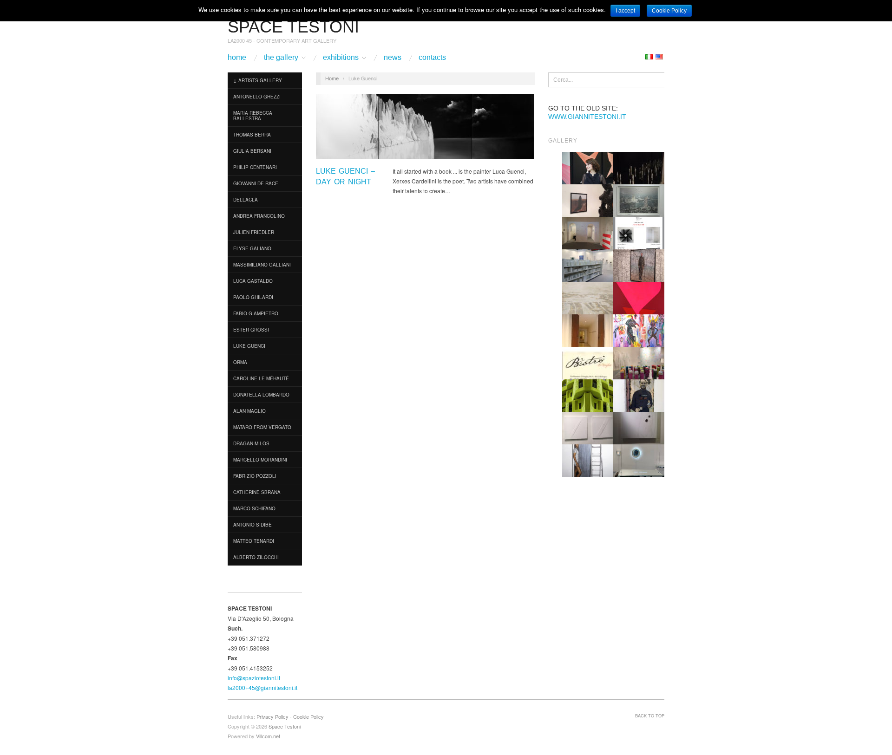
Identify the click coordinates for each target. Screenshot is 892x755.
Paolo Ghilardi (253, 297)
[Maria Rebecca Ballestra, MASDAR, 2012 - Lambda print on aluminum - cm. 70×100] (587, 395)
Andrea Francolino (259, 216)
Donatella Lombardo (261, 394)
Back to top (649, 715)
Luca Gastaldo (253, 281)
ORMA (240, 362)
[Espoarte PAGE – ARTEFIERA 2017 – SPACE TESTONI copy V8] (638, 232)
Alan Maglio (249, 411)
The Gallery (281, 57)
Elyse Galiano (252, 248)
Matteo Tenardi (253, 541)
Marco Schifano (254, 508)
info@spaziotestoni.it (254, 678)
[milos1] (638, 330)
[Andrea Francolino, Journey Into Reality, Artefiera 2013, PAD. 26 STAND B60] (587, 265)
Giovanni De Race (255, 183)
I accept (625, 10)
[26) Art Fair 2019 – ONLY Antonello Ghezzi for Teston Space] (638, 460)
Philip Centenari (255, 167)
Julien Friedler (253, 232)
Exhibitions (341, 57)
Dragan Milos (251, 443)
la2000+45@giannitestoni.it (262, 687)
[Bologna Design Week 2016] (638, 167)
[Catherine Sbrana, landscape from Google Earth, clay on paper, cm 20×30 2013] (587, 297)
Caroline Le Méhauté (261, 378)
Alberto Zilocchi (256, 557)
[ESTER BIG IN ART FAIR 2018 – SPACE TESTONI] (587, 167)
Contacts (432, 57)
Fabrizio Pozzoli (254, 476)
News (392, 57)
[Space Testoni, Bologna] (587, 330)
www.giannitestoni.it (587, 116)
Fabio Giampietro (255, 313)
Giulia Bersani (252, 151)
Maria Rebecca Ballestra (252, 116)
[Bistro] (587, 362)
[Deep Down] (638, 297)
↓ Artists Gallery (257, 80)
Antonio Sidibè (252, 524)
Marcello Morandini (260, 459)
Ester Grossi (251, 329)
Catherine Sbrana (257, 492)
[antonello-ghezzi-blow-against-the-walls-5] (638, 362)
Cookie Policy (308, 716)
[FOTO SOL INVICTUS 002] (638, 427)
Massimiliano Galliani (262, 264)
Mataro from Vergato (262, 427)
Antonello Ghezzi (257, 96)
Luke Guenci (249, 346)
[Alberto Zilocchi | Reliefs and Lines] (587, 427)
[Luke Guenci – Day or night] (425, 129)
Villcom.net (268, 736)
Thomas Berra (252, 134)
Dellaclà (245, 199)
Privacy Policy (272, 716)
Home (237, 57)
